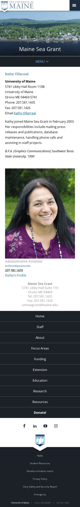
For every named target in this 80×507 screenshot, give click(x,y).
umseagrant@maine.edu (40, 305)
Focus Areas (40, 348)
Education (40, 380)
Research (40, 391)
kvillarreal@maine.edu (17, 265)
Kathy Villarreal (25, 113)
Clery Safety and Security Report (40, 486)
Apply (40, 455)
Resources (40, 402)
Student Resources (40, 463)
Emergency (40, 494)
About (40, 337)
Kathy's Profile (15, 275)
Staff (40, 327)
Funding (40, 359)
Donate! (40, 412)
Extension (40, 370)
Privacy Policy (40, 479)
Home (40, 316)
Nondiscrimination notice (40, 471)
